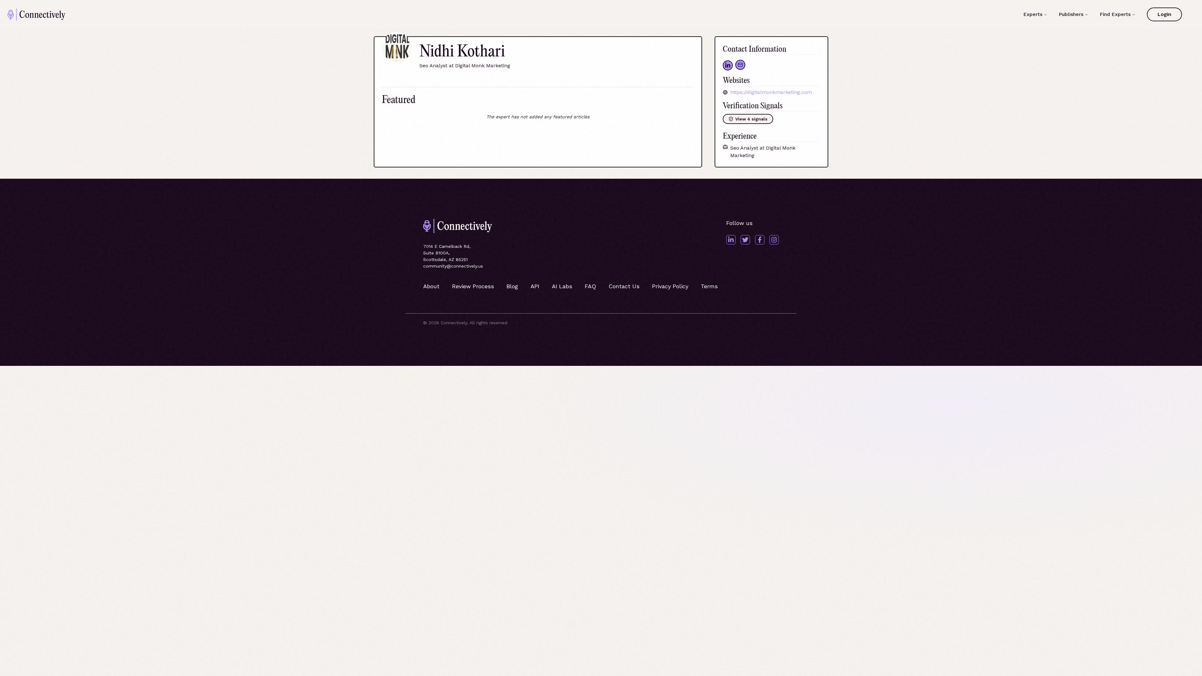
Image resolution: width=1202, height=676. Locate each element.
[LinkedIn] (731, 239)
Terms (709, 286)
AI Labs (562, 286)
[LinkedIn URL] (728, 65)
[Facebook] (759, 239)
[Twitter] (745, 239)
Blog (512, 286)
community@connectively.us (453, 266)
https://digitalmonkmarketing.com (771, 92)
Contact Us (624, 286)
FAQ (590, 286)
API (535, 286)
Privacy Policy (670, 286)
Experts (1032, 14)
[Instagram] (774, 239)
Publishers (1071, 14)
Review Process (473, 286)
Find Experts (1115, 14)
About (431, 286)
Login (1164, 14)
